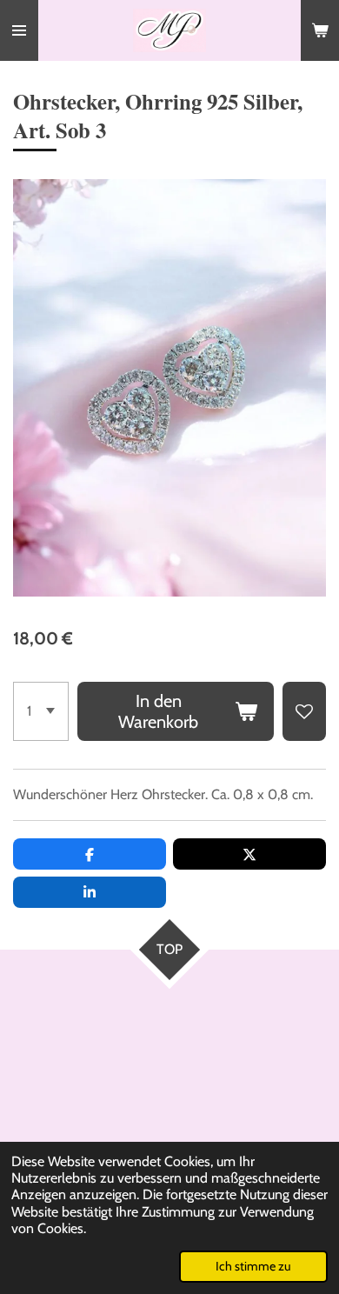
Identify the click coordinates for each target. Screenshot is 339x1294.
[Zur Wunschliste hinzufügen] (304, 711)
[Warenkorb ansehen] (320, 30)
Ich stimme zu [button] (253, 1266)
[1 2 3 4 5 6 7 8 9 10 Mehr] (41, 711)
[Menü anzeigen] (19, 30)
